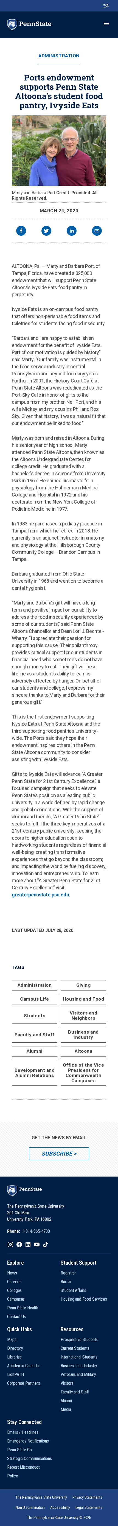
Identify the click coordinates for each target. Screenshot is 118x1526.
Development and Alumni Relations (35, 1072)
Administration (58, 55)
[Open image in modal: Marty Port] (59, 150)
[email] (97, 231)
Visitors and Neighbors (83, 1015)
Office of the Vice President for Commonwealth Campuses (83, 1072)
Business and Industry (83, 1034)
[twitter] (46, 231)
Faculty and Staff (35, 1034)
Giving (83, 985)
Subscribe (56, 1153)
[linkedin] (72, 231)
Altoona (83, 1051)
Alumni (34, 1051)
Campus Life (34, 999)
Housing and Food (83, 999)
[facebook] (21, 231)
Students (34, 1015)
